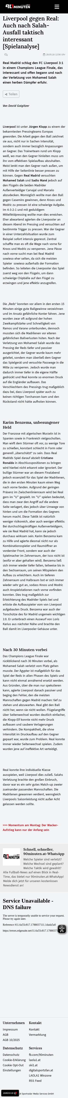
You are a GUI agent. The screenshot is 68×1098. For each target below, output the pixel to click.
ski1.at (33, 1065)
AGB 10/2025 (11, 1040)
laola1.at (34, 1060)
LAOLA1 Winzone (40, 1075)
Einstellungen (12, 1070)
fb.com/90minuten (41, 1054)
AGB (5, 1034)
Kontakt (34, 1029)
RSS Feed (35, 1080)
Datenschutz (11, 1054)
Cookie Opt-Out (13, 1065)
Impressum (10, 1029)
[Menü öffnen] (57, 7)
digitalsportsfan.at (41, 1070)
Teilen (12, 94)
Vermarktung (37, 1034)
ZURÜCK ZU (8, 1093)
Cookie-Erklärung (14, 1060)
